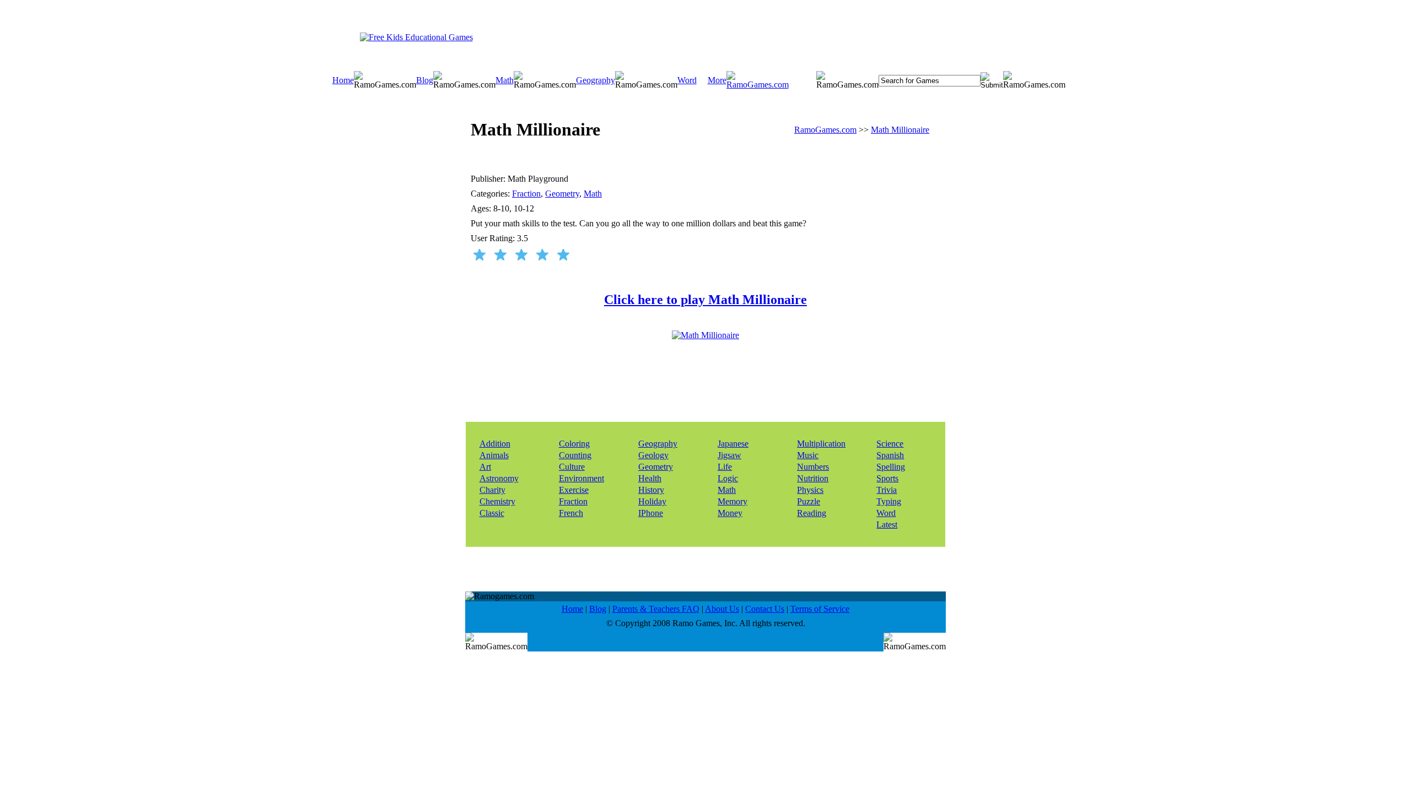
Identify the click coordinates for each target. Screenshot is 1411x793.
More (717, 80)
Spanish (890, 455)
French (571, 513)
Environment (581, 478)
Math (505, 80)
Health (649, 478)
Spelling (890, 466)
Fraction (526, 193)
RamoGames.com (825, 129)
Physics (810, 490)
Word (687, 80)
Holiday (652, 501)
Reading (811, 513)
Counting (575, 455)
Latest (886, 524)
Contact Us (764, 608)
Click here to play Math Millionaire (705, 299)
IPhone (650, 513)
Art (485, 466)
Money (730, 513)
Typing (888, 501)
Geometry (562, 193)
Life (725, 466)
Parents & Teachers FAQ (655, 608)
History (651, 490)
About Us (722, 608)
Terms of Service (819, 608)
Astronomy (499, 478)
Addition (495, 443)
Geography (595, 80)
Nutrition (812, 478)
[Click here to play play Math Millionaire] (705, 335)
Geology (653, 455)
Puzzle (808, 501)
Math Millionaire (900, 129)
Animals (494, 455)
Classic (492, 513)
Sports (887, 478)
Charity (492, 490)
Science (889, 443)
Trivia (886, 490)
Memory (732, 501)
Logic (728, 478)
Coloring (574, 443)
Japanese (733, 443)
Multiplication (821, 443)
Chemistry (497, 501)
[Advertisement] (693, 36)
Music (807, 455)
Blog (424, 80)
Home (343, 80)
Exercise (574, 490)
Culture (572, 466)
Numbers (813, 466)
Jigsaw (729, 455)
